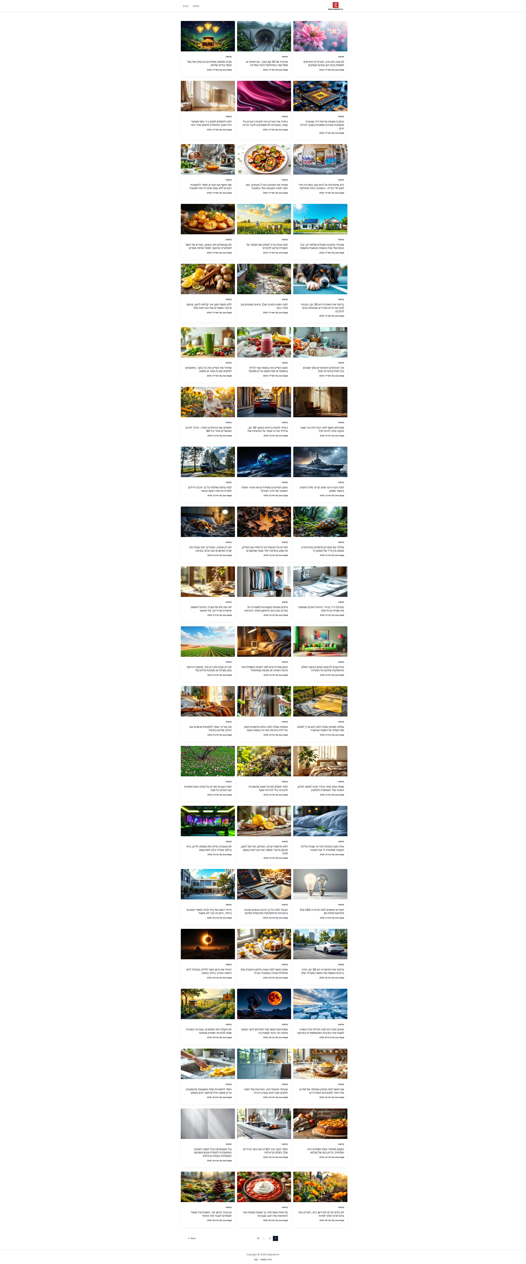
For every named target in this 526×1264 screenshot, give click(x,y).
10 (258, 1238)
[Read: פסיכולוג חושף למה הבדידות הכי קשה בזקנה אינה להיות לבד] (320, 402)
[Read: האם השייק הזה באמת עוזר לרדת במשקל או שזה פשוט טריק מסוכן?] (264, 342)
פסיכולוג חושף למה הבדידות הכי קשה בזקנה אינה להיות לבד (322, 429)
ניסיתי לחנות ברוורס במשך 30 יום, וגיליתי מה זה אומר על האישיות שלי (267, 429)
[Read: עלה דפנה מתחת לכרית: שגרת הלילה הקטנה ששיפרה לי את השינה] (320, 820)
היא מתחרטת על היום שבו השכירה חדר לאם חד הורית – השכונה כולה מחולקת (321, 186)
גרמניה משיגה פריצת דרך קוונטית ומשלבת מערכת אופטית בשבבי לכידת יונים (322, 125)
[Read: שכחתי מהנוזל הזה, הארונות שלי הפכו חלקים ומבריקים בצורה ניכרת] (264, 1063)
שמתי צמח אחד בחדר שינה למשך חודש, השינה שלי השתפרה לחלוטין (320, 788)
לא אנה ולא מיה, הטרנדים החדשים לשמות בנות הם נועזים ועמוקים (324, 63)
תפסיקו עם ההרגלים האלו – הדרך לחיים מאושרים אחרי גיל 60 (209, 429)
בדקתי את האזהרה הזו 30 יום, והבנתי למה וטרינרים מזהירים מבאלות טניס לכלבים (322, 308)
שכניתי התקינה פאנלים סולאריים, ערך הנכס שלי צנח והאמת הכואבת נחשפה (322, 246)
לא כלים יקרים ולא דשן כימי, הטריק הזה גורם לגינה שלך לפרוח (321, 1214)
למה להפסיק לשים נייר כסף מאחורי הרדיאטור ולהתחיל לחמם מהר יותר (211, 123)
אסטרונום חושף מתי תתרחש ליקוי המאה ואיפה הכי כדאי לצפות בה (264, 1031)
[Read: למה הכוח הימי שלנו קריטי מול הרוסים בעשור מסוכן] (320, 461)
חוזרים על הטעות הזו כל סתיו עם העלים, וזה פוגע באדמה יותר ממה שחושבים (264, 549)
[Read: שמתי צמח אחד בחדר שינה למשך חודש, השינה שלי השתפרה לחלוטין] (320, 761)
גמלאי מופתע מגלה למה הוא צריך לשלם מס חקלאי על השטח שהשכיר (320, 728)
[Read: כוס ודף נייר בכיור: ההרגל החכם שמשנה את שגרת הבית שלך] (320, 581)
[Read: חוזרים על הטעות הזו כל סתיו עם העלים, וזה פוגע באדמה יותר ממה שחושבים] (264, 521)
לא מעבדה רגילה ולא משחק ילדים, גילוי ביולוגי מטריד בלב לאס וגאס (209, 848)
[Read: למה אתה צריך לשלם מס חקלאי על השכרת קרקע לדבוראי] (264, 219)
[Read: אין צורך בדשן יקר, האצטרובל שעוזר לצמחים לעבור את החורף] (208, 1186)
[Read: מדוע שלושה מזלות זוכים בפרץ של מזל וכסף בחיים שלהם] (208, 36)
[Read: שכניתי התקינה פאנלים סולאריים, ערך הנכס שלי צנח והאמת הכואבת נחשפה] (320, 219)
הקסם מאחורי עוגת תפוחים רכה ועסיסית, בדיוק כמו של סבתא (325, 1151)
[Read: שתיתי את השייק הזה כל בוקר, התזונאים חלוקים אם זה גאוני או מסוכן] (208, 342)
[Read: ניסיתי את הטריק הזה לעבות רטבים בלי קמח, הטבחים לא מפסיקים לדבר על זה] (264, 96)
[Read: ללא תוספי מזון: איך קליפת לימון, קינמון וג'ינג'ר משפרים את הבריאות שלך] (208, 278)
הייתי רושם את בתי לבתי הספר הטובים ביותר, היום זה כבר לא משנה (209, 911)
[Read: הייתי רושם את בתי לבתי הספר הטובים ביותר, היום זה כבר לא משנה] (208, 884)
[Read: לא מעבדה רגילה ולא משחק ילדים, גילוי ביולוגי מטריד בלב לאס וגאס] (208, 820)
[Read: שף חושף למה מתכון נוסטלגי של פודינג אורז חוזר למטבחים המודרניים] (320, 1063)
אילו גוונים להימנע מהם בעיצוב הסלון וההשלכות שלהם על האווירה (322, 668)
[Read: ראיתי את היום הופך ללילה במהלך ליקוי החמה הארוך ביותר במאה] (208, 944)
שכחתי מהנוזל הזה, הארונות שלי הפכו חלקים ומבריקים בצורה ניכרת (266, 1091)
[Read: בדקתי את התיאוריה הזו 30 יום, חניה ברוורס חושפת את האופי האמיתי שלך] (320, 944)
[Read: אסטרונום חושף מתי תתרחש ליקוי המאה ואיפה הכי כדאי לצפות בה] (264, 1003)
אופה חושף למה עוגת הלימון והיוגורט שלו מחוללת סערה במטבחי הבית (264, 971)
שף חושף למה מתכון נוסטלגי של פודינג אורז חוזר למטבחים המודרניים (321, 1091)
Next (192, 1238)
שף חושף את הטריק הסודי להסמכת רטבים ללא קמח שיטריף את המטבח (211, 186)
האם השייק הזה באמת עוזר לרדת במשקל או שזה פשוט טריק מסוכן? (268, 369)
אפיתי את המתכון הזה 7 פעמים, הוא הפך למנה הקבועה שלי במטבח (267, 186)
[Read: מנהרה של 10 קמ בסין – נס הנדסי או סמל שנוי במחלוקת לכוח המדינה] (264, 36)
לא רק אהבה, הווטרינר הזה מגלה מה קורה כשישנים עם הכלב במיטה (210, 549)
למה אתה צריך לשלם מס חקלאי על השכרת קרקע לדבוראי (267, 246)
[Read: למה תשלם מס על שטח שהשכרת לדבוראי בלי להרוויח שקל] (264, 761)
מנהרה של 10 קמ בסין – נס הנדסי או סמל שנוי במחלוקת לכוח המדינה (267, 63)
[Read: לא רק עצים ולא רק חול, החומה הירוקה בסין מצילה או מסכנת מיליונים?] (208, 641)
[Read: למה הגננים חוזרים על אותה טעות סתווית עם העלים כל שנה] (208, 761)
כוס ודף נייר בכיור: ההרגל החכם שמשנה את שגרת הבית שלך (321, 608)
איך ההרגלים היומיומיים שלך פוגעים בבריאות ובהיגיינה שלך (323, 369)
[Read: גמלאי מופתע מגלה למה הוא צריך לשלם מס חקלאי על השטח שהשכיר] (320, 701)
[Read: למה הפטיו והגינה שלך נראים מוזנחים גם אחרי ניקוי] (264, 278)
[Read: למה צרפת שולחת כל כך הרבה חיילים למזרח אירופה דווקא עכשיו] (208, 461)
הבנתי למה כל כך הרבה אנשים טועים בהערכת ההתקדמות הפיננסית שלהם (266, 911)
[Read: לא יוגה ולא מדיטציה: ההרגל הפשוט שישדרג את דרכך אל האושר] (208, 581)
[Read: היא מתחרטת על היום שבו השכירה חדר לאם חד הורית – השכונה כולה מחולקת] (320, 159)
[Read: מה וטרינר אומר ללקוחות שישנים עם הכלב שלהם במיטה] (208, 701)
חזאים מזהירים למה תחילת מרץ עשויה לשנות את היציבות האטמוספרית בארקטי (320, 1031)
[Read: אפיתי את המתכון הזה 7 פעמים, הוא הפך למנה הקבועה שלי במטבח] (264, 159)
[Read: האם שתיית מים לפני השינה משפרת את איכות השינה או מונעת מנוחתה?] (264, 641)
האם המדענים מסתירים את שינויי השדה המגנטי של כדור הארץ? (264, 489)
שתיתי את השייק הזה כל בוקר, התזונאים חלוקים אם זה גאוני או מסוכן (208, 369)
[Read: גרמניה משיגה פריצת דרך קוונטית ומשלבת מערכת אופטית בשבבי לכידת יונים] (320, 96)
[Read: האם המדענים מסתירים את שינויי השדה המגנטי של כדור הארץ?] (264, 461)
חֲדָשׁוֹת (341, 56)
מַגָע (256, 1259)
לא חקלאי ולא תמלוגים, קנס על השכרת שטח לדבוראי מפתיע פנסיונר (209, 1031)
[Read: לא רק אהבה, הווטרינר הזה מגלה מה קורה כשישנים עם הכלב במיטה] (208, 521)
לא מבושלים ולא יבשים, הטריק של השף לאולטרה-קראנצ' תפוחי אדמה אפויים (209, 246)
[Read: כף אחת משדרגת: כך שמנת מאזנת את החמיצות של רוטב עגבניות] (264, 1186)
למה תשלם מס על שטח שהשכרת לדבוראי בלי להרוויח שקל (268, 788)
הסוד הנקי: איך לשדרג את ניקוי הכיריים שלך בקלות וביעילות (265, 1151)
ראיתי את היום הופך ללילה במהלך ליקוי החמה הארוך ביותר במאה (209, 971)
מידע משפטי (266, 1259)
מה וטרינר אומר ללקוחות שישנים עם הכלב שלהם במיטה (211, 728)
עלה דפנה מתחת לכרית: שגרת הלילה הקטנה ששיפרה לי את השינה (322, 848)
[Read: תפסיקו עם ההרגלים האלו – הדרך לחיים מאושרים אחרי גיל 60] (208, 402)
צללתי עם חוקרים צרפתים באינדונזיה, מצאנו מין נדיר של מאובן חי (322, 549)
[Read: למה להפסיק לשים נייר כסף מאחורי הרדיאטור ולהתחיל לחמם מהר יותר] (208, 96)
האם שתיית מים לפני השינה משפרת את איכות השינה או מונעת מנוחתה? (264, 668)
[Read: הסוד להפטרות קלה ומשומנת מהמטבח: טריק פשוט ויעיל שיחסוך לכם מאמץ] (208, 1063)
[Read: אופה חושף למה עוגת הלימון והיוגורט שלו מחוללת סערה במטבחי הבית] (264, 944)
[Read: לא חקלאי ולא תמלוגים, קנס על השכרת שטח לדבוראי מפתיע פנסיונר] (208, 1003)
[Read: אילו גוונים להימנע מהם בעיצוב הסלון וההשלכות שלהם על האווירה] (320, 641)
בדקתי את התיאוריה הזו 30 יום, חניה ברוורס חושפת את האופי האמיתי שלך (322, 971)
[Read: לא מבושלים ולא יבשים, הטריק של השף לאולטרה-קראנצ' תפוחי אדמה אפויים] (208, 219)
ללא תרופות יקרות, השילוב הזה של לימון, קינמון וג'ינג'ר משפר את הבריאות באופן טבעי (264, 850)
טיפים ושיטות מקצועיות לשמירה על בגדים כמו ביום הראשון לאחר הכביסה (266, 608)
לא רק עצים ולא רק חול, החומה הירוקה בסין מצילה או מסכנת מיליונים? (209, 668)
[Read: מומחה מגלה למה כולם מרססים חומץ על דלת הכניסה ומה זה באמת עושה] (264, 701)
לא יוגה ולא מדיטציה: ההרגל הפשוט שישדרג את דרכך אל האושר (211, 608)
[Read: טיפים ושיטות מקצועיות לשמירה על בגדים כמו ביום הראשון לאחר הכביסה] (264, 581)
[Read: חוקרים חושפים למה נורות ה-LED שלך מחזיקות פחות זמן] (320, 884)
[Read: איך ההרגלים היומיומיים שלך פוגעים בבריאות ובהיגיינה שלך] (320, 342)
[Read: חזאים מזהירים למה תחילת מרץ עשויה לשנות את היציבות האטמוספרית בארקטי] (320, 1003)
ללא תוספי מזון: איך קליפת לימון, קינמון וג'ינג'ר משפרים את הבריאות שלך (209, 306)
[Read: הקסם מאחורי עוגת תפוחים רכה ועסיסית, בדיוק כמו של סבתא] (320, 1123)
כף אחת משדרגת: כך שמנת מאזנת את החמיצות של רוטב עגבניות (265, 1214)
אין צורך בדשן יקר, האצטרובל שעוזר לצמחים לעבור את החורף (211, 1214)
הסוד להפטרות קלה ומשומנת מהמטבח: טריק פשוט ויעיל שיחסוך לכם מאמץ (208, 1091)
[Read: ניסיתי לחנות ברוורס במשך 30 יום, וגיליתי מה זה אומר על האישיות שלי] (264, 402)
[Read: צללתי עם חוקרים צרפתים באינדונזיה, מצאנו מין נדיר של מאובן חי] (320, 521)
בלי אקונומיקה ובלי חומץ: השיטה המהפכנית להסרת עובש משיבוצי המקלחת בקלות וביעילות (213, 1153)
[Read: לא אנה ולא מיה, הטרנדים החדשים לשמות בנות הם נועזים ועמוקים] (320, 36)
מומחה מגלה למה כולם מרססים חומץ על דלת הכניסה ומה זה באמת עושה (266, 728)
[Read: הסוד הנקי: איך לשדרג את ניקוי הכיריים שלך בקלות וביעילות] (264, 1123)
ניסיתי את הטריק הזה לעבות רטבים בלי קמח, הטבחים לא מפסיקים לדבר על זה (265, 123)
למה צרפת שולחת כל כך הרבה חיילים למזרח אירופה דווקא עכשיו (210, 489)
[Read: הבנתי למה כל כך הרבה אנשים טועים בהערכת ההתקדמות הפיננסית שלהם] (264, 884)
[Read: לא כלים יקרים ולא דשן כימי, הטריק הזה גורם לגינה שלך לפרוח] (320, 1186)
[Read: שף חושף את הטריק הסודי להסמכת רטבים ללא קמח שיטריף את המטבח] (208, 159)
